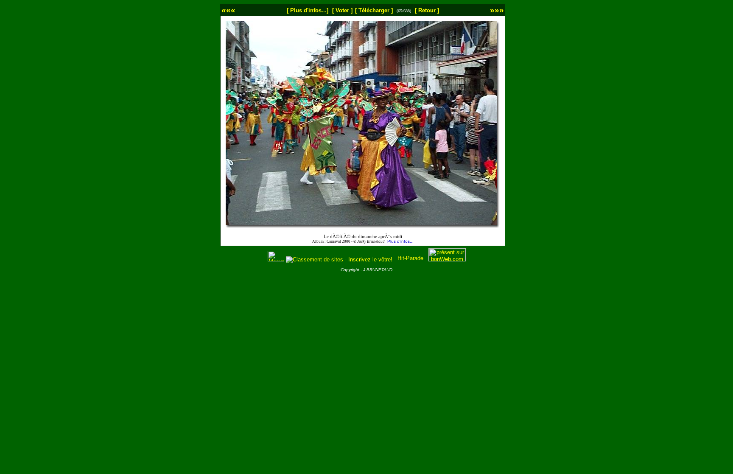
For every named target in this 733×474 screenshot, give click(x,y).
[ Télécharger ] (374, 10)
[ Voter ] (342, 10)
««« (228, 10)
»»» (497, 10)
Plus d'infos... (400, 241)
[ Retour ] (427, 10)
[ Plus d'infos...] (307, 10)
